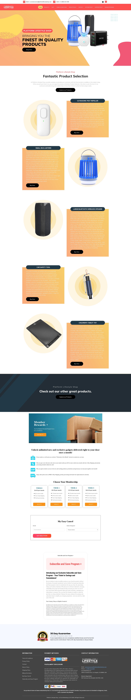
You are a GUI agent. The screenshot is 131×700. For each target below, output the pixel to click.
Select (39, 504)
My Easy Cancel (26, 676)
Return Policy (89, 7)
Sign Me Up (40, 434)
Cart (53, 7)
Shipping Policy (99, 7)
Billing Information (27, 673)
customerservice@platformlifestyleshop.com (40, 1)
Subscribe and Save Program (30, 679)
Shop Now (29, 49)
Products (46, 7)
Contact (80, 7)
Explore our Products (65, 90)
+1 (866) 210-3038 (64, 1)
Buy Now (76, 132)
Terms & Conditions (61, 7)
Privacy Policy (72, 7)
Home (40, 7)
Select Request (71, 526)
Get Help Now (42, 535)
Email (34, 526)
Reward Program (109, 7)
